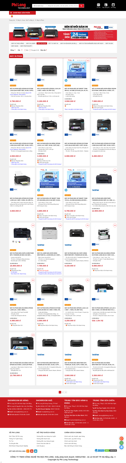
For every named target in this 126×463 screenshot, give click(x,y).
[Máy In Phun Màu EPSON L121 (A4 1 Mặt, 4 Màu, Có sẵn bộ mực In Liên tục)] (104, 288)
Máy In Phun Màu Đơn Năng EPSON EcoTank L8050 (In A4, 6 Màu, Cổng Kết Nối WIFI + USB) (104, 90)
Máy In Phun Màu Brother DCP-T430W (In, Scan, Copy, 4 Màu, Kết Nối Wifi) (76, 364)
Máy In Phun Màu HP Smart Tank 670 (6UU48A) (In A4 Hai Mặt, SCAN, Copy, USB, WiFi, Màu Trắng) (48, 200)
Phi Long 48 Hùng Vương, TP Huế (47, 403)
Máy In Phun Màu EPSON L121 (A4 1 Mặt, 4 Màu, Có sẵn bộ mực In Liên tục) (104, 309)
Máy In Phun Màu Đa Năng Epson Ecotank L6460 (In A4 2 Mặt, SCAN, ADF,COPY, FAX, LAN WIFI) (103, 255)
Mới (27, 50)
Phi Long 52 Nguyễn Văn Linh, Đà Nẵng (20, 406)
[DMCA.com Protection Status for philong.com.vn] (111, 450)
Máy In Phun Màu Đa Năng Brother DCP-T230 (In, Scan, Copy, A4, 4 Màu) (104, 364)
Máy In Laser (30, 43)
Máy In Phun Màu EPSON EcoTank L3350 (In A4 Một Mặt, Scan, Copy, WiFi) (21, 145)
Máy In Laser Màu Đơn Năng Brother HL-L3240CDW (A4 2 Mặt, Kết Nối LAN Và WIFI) (48, 255)
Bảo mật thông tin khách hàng (73, 446)
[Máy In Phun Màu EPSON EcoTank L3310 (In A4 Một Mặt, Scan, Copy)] (22, 68)
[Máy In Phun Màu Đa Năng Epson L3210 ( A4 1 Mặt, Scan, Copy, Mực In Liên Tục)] (49, 123)
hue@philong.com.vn (48, 411)
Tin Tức (11, 441)
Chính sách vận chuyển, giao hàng (74, 436)
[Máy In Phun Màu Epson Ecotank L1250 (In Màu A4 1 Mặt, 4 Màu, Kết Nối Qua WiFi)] (49, 288)
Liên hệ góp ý (41, 446)
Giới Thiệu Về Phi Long (16, 436)
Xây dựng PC (106, 7)
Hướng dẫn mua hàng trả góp (45, 441)
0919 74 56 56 (55, 409)
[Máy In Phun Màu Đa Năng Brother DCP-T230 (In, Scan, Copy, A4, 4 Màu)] (104, 342)
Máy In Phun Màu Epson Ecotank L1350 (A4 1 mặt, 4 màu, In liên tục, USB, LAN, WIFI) (22, 200)
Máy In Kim (109, 43)
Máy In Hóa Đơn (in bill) (68, 43)
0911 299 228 (111, 408)
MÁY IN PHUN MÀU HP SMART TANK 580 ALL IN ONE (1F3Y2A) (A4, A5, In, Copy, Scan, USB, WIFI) (76, 90)
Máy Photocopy (26, 46)
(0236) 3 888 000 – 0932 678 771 (22, 409)
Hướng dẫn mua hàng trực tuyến (46, 436)
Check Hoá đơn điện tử (43, 443)
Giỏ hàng (113, 7)
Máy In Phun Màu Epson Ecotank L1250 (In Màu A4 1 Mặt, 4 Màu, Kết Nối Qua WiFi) (49, 309)
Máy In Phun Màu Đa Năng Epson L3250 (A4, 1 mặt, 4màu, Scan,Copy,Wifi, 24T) (21, 309)
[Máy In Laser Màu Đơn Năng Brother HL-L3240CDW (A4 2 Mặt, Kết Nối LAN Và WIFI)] (49, 233)
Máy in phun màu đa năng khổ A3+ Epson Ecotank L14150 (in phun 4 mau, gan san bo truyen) (22, 364)
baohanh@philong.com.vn (78, 420)
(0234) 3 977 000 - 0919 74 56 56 (50, 406)
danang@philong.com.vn (21, 411)
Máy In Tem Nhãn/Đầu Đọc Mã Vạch (91, 43)
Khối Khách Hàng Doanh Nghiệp (18, 446)
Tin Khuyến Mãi (13, 443)
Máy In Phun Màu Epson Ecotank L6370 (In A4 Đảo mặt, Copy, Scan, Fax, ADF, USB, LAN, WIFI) (76, 145)
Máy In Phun (42, 43)
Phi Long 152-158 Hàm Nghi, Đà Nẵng (20, 403)
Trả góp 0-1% (35, 50)
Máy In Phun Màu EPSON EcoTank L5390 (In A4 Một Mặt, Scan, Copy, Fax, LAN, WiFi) (103, 145)
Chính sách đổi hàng (70, 443)
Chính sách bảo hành (70, 441)
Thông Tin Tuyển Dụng (15, 438)
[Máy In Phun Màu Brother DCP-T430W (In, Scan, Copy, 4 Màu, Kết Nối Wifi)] (77, 342)
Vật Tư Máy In (53, 43)
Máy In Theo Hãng (17, 43)
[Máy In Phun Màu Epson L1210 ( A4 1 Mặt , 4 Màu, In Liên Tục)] (77, 288)
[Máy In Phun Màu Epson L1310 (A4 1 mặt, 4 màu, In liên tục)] (49, 68)
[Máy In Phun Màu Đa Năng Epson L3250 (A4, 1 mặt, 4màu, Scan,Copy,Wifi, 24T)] (22, 288)
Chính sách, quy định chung (72, 438)
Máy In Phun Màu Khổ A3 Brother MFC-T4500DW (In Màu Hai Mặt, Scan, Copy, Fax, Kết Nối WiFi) (22, 255)
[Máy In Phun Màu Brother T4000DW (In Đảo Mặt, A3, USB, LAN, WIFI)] (104, 178)
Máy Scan (14, 46)
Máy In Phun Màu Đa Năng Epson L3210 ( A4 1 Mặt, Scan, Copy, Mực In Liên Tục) (48, 145)
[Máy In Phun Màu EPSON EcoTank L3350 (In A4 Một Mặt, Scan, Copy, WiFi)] (22, 123)
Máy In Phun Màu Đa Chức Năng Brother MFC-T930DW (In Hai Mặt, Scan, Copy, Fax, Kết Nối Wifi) (76, 255)
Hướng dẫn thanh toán (43, 438)
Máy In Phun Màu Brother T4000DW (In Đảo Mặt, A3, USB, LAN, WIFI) (104, 200)
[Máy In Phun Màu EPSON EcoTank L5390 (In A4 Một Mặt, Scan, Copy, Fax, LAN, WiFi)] (104, 123)
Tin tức (98, 7)
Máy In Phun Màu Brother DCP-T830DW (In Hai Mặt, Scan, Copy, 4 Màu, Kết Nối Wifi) (48, 364)
